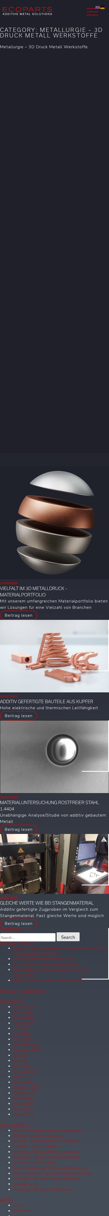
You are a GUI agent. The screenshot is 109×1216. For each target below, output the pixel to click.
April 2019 (21, 1109)
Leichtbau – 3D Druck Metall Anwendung (46, 1151)
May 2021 (21, 1076)
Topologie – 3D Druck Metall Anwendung (46, 1178)
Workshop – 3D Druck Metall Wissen (43, 1189)
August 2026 (23, 1006)
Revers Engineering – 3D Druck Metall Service (50, 1167)
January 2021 (23, 1082)
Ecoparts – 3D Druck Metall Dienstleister (45, 1140)
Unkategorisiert (25, 1183)
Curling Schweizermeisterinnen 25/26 (43, 958)
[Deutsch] (102, 7)
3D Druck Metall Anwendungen (38, 1135)
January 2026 (23, 1017)
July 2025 (20, 1028)
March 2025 (22, 1039)
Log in (17, 1205)
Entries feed (22, 1210)
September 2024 (26, 1049)
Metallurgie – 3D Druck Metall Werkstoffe (46, 1157)
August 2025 (23, 1023)
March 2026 (22, 1012)
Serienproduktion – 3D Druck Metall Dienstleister (52, 1173)
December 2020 (26, 1087)
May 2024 (21, 1060)
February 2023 (25, 1071)
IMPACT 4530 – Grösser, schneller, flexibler (48, 980)
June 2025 (21, 1033)
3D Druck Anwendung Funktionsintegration (48, 1130)
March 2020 (22, 1098)
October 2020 (24, 1093)
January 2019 (23, 1114)
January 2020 (23, 1103)
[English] (98, 7)
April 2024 (21, 1066)
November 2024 (26, 1044)
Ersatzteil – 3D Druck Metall (35, 1146)
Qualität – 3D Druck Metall (34, 1162)
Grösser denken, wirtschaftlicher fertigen (46, 964)
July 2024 (20, 1055)
